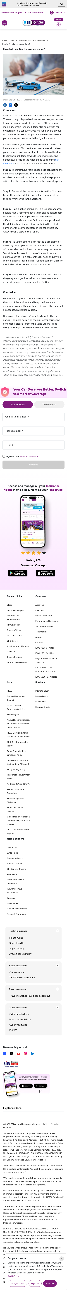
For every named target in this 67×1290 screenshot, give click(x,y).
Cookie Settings (14, 657)
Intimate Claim (42, 691)
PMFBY (13, 1030)
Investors (39, 610)
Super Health (16, 943)
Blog (12, 40)
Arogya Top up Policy (20, 953)
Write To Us (12, 853)
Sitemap (11, 898)
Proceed (33, 464)
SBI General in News (45, 626)
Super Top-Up (16, 948)
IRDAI (9, 691)
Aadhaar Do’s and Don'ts (19, 784)
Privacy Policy (13, 624)
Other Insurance (18, 1007)
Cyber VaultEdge (18, 1024)
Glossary (11, 651)
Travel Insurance (18, 989)
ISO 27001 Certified (44, 647)
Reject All (35, 1283)
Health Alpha (16, 937)
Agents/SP (12, 874)
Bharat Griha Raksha (20, 1019)
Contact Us (12, 847)
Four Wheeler (17, 404)
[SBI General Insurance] (33, 23)
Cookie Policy (13, 1276)
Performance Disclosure (47, 621)
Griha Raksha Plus (19, 1014)
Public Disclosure (43, 615)
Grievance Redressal (17, 908)
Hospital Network (15, 863)
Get (61, 4)
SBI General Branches (17, 869)
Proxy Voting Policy (16, 769)
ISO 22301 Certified (44, 653)
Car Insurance (17, 972)
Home (4, 40)
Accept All (50, 1283)
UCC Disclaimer (14, 635)
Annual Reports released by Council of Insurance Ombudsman (19, 724)
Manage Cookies (17, 1283)
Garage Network (15, 858)
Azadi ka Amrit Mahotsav (19, 646)
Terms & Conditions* (29, 456)
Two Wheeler (49, 404)
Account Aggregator (17, 914)
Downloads (40, 701)
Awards (39, 637)
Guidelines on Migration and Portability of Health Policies (18, 820)
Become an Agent (15, 610)
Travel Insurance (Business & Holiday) (29, 995)
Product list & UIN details (19, 662)
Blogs (9, 605)
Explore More (12, 1108)
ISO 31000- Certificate (46, 677)
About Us (39, 605)
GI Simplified (40, 40)
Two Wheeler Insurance (22, 977)
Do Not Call (12, 903)
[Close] (61, 1258)
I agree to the (22, 456)
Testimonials (41, 631)
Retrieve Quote (42, 707)
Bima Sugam (13, 714)
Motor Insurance (24, 40)
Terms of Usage (14, 630)
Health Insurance (18, 930)
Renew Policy (41, 696)
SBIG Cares (12, 641)
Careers (39, 642)
